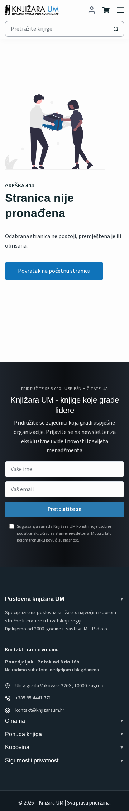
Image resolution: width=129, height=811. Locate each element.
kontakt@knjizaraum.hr (39, 710)
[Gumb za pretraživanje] (116, 28)
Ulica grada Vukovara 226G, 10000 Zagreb (59, 685)
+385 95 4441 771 (33, 698)
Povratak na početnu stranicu (54, 271)
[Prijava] (91, 10)
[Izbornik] (120, 10)
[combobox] (56, 29)
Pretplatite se (64, 509)
